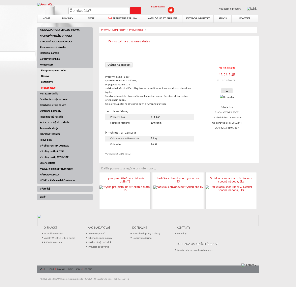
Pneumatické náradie (51, 117)
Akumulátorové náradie (53, 47)
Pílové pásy (46, 140)
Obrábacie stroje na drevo (54, 99)
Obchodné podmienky (100, 238)
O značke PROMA (53, 233)
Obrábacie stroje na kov (53, 105)
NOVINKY (61, 269)
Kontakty (181, 233)
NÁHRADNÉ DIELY (49, 174)
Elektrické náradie (49, 53)
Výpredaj (45, 189)
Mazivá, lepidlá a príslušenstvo (56, 169)
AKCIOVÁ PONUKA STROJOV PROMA (60, 30)
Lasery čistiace (47, 163)
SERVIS (79, 269)
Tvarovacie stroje (49, 128)
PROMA (105, 30)
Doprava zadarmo (142, 238)
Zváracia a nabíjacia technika (55, 122)
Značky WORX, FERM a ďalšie (59, 238)
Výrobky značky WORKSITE (54, 157)
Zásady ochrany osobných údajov (195, 250)
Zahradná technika (50, 134)
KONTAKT (88, 269)
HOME (51, 269)
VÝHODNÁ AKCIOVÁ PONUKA (56, 41)
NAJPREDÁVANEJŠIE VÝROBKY (56, 36)
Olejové (45, 76)
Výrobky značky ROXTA (52, 151)
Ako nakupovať (96, 233)
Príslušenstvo (48, 88)
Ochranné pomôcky (50, 111)
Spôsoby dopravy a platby (146, 233)
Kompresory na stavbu (53, 70)
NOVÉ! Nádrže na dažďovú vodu (57, 180)
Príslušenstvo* (137, 30)
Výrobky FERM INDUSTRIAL (54, 146)
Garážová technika (50, 59)
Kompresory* (119, 30)
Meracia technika (49, 93)
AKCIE (70, 269)
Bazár (43, 197)
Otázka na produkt (119, 64)
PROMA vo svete (53, 242)
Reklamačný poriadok (99, 242)
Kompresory (46, 65)
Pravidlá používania (98, 247)
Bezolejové (47, 82)
